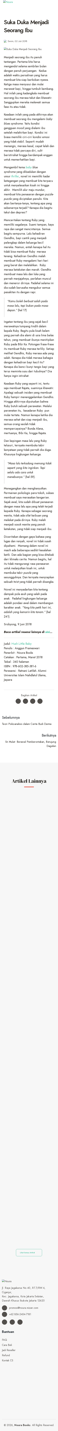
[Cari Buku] (3, 1365)
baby (29, 167)
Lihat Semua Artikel (27, 1252)
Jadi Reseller (8, 1350)
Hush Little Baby (21, 644)
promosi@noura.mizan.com (23, 1308)
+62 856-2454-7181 (19, 1314)
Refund (6, 1355)
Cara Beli (7, 1345)
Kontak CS (7, 1360)
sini (47, 632)
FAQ (4, 1340)
